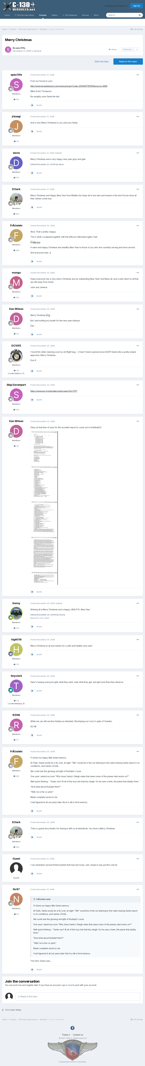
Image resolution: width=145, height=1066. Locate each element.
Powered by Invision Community (72, 1062)
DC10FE (16, 345)
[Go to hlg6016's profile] (16, 649)
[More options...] (138, 75)
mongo (16, 272)
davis (16, 152)
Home (7, 15)
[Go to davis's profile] (16, 162)
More (96, 15)
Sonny (16, 603)
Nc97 (16, 889)
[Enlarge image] (35, 242)
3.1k (17, 628)
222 (17, 297)
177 (17, 740)
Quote (39, 105)
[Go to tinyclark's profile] (16, 686)
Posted (42, 75)
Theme (65, 1035)
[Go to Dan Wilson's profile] (16, 319)
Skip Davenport (16, 384)
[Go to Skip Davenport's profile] (16, 394)
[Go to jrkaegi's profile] (16, 126)
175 (17, 664)
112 (17, 141)
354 (17, 409)
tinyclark (16, 675)
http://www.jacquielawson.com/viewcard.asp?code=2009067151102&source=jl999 (68, 86)
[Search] (140, 15)
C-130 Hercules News (24, 15)
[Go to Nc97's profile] (16, 899)
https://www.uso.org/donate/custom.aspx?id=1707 (53, 391)
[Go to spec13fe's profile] (8, 49)
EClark (16, 189)
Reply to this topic (128, 61)
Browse (85, 15)
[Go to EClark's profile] (16, 199)
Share (113, 49)
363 (17, 214)
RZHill (16, 714)
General (37, 51)
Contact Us (78, 1035)
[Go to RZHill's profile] (16, 725)
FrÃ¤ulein (16, 225)
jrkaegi (16, 116)
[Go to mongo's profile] (16, 282)
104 (17, 99)
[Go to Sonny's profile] (16, 613)
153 (17, 177)
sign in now (67, 985)
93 (17, 914)
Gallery (55, 15)
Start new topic (102, 61)
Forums (42, 15)
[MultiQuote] (32, 105)
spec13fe (20, 48)
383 (17, 250)
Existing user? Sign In (116, 6)
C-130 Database (70, 15)
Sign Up (136, 6)
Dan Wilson (16, 308)
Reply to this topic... (29, 996)
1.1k (17, 334)
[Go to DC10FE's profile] (16, 355)
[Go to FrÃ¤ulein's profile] (16, 235)
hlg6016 (16, 639)
